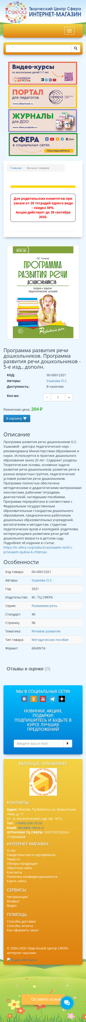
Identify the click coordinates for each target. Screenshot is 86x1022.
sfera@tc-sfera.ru (30, 827)
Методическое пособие (50, 639)
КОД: (11, 375)
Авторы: (14, 381)
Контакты (14, 872)
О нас (11, 850)
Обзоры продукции (22, 863)
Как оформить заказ (23, 930)
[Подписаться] (67, 743)
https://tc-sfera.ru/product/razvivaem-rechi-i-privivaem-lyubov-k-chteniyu (38, 549)
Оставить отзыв (46, 999)
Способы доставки (21, 921)
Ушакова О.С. (57, 381)
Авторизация (17, 897)
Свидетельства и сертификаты (31, 855)
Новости (13, 859)
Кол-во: (13, 395)
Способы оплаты (20, 926)
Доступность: (18, 386)
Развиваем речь (44, 606)
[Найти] (75, 48)
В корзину (14, 418)
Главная (16, 168)
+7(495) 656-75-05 (28, 823)
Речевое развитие (46, 631)
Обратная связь (19, 868)
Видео (12, 905)
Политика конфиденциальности (32, 876)
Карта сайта (16, 881)
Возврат (13, 901)
